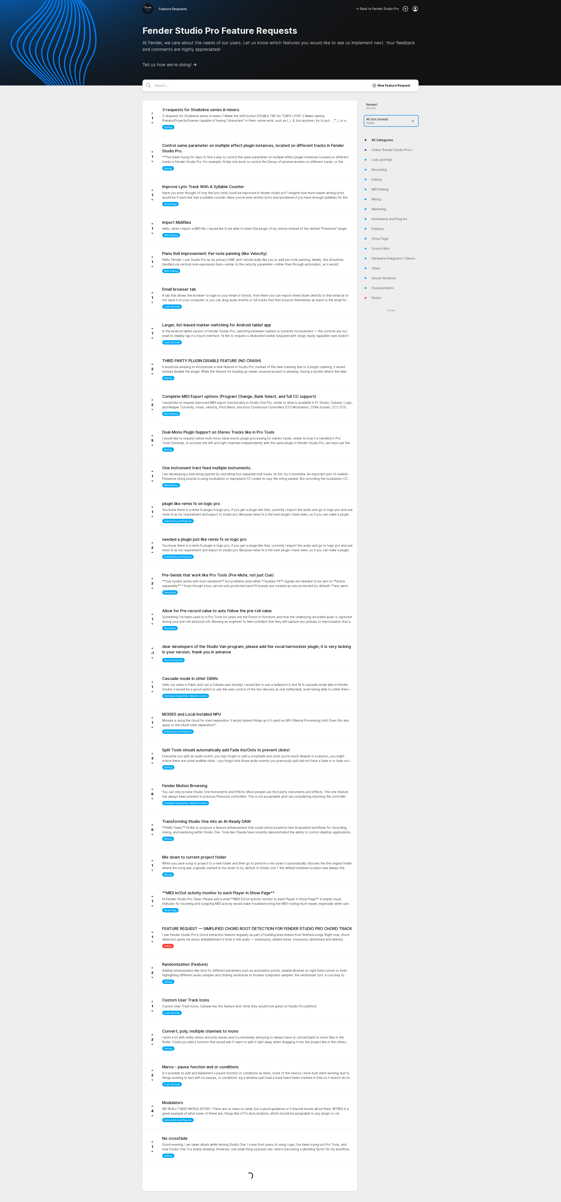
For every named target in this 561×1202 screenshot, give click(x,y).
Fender (391, 310)
